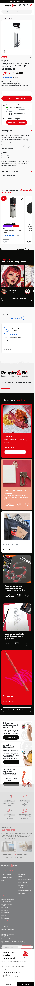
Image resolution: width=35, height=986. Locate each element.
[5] (12, 78)
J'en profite (11, 762)
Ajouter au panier (18, 98)
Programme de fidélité (23, 886)
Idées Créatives (23, 893)
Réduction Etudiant (24, 879)
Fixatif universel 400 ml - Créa (12, 232)
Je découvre (11, 784)
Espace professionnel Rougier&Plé (5, 916)
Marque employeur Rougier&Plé (7, 935)
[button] (20, 6)
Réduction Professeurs (5, 911)
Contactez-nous (6, 878)
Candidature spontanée (5, 925)
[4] (10, 78)
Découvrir (7, 549)
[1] (5, 78)
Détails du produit (10, 171)
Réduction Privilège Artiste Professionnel (7, 905)
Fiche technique (9, 176)
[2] (7, 78)
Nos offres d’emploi (7, 939)
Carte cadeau (6, 875)
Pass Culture (22, 882)
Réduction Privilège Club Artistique (7, 900)
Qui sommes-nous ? (7, 930)
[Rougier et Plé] (9, 865)
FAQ (2, 881)
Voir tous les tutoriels (15, 452)
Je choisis (11, 737)
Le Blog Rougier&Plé (24, 890)
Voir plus (4, 88)
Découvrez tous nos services (12, 857)
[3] (8, 78)
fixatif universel (19, 163)
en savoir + (5, 387)
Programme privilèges (22, 875)
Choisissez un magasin (16, 122)
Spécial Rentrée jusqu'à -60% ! (16, 1)
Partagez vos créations (17, 299)
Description (6, 130)
